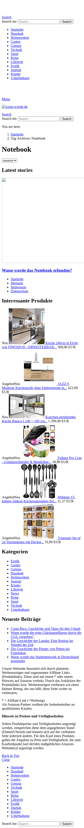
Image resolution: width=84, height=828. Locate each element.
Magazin (17, 283)
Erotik (15, 66)
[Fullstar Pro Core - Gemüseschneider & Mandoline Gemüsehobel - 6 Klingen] (39, 458)
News (15, 593)
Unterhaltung (20, 78)
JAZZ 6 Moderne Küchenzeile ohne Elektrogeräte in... (35, 386)
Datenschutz (19, 291)
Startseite (17, 29)
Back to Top (10, 756)
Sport (14, 54)
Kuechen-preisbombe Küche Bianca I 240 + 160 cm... (39, 419)
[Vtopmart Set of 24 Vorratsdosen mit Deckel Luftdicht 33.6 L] (39, 538)
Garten (15, 42)
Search (66, 21)
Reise (15, 58)
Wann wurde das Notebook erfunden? (37, 270)
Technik (16, 50)
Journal (16, 70)
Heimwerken (20, 37)
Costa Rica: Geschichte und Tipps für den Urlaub (45, 629)
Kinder (16, 74)
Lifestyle (17, 62)
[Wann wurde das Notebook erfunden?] (42, 221)
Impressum (18, 287)
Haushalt (17, 33)
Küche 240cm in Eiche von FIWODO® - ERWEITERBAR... (40, 345)
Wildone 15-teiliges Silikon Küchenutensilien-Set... (38, 499)
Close (6, 760)
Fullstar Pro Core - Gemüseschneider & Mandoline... (42, 460)
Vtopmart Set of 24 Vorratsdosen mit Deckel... (41, 540)
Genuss (16, 46)
